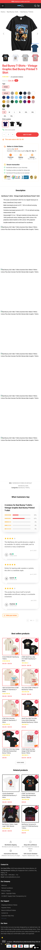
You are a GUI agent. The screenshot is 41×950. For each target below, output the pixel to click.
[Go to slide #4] (35, 57)
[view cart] (38, 6)
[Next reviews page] (37, 620)
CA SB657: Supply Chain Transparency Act (13, 896)
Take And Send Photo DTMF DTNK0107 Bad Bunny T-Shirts (10, 689)
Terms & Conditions (7, 888)
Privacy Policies (5, 890)
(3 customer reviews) (17, 77)
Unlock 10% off (4, 941)
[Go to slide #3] (25, 57)
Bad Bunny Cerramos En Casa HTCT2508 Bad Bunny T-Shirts (30, 826)
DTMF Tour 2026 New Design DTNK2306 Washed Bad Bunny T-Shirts (10, 751)
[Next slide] (37, 34)
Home (3, 12)
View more (20, 762)
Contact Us (4, 913)
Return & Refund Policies (8, 910)
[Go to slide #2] (15, 57)
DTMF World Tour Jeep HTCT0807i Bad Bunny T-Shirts (29, 659)
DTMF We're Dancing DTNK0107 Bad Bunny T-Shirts (9, 720)
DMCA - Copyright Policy (8, 893)
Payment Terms (6, 907)
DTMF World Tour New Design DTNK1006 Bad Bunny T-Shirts (28, 751)
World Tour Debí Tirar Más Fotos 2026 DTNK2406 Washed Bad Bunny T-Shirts (30, 720)
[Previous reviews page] (27, 620)
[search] (35, 6)
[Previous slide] (4, 34)
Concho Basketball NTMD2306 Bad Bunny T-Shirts (9, 795)
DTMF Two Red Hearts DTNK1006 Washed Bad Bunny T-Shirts (29, 795)
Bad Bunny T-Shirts (26, 12)
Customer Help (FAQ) (7, 915)
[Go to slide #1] (5, 57)
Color (4, 90)
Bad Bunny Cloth (12, 12)
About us (4, 885)
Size (3, 109)
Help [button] (37, 947)
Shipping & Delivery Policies (9, 905)
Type (3, 84)
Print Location (6, 119)
